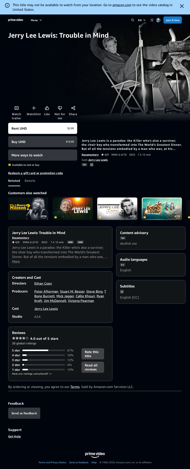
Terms (75, 387)
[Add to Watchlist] (34, 108)
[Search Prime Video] (132, 20)
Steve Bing (94, 291)
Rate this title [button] (92, 354)
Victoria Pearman (81, 301)
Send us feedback (79, 462)
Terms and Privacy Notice (52, 462)
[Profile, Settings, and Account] (158, 20)
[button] (32, 373)
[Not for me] (60, 108)
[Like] (47, 108)
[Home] (15, 20)
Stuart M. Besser (72, 291)
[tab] (14, 180)
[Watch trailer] (16, 108)
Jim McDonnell (55, 301)
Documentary (90, 154)
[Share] (73, 108)
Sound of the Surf (162, 209)
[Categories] (152, 20)
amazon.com (121, 5)
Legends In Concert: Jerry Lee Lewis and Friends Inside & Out (117, 209)
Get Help (14, 436)
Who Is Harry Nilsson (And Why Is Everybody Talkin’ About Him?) (28, 209)
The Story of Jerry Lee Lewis (73, 209)
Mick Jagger (65, 296)
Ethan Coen (43, 283)
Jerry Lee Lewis (98, 159)
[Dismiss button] (181, 6)
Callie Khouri (85, 296)
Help (94, 462)
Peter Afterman (46, 291)
